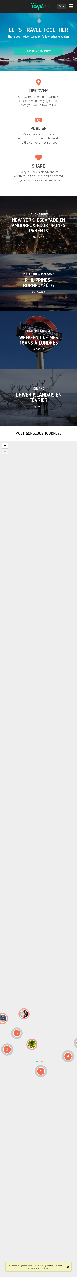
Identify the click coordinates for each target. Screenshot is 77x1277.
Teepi (38, 6)
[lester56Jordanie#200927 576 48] (31, 1044)
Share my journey (39, 51)
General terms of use (39, 1268)
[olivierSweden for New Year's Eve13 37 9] (24, 1013)
